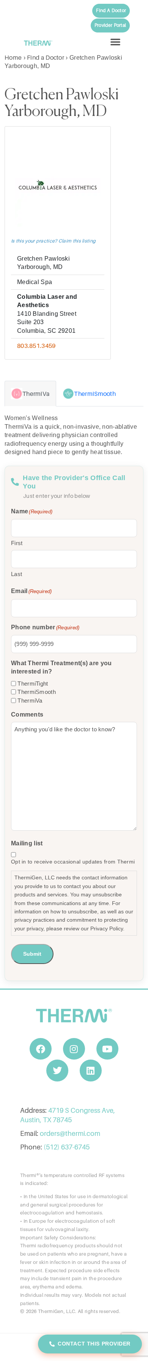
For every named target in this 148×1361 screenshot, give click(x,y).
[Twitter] (57, 1070)
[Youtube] (107, 1049)
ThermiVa (29, 700)
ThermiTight (32, 683)
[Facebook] (41, 1049)
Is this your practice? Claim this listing (53, 241)
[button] (115, 41)
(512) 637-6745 (67, 1147)
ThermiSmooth (36, 692)
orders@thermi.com (70, 1133)
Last (16, 574)
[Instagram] (74, 1049)
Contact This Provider (94, 1344)
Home (13, 57)
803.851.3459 (36, 345)
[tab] (30, 393)
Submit (32, 954)
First (17, 543)
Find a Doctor (45, 57)
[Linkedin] (91, 1070)
